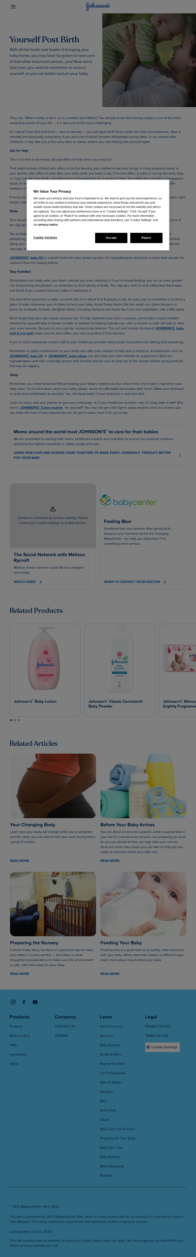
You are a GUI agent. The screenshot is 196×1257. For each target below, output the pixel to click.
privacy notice (48, 224)
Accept (111, 237)
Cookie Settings (45, 237)
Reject (146, 237)
